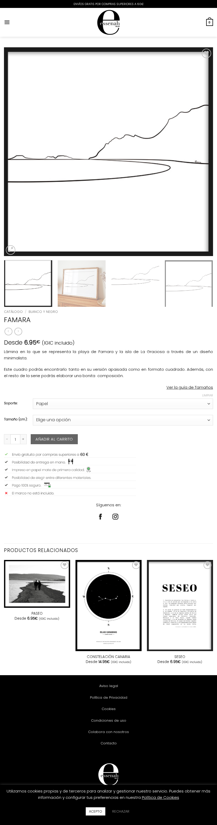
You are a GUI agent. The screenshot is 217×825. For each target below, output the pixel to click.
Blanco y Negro (43, 311)
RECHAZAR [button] (120, 811)
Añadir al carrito (54, 439)
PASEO (37, 613)
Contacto (109, 743)
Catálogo (13, 311)
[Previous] (15, 152)
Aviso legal (108, 685)
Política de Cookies (160, 797)
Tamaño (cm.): (16, 419)
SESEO (179, 657)
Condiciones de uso (108, 720)
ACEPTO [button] (95, 811)
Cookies (109, 708)
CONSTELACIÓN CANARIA (108, 657)
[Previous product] (18, 332)
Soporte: (11, 403)
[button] (7, 22)
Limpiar (207, 395)
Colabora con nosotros (108, 731)
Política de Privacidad (108, 697)
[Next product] (8, 332)
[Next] (202, 152)
